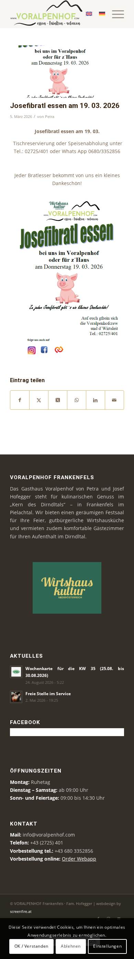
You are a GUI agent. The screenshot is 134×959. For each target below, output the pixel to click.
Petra (49, 116)
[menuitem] (114, 14)
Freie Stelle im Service (48, 693)
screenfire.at (21, 911)
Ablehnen (71, 946)
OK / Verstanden (31, 946)
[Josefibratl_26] (58, 71)
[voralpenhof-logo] (55, 14)
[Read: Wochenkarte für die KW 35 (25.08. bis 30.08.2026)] (16, 672)
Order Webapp (79, 858)
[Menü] (114, 14)
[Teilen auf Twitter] (39, 400)
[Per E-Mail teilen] (114, 400)
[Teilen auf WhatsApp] (76, 400)
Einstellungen (107, 946)
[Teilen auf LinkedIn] (95, 400)
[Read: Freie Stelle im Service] (16, 697)
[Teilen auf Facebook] (19, 400)
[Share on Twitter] (57, 400)
